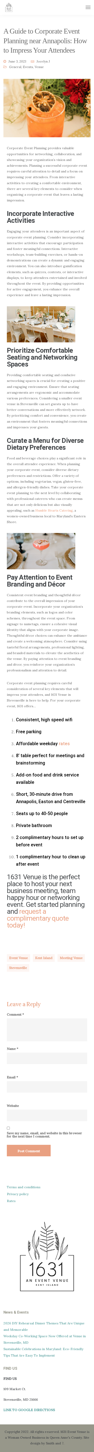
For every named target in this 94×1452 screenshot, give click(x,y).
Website (13, 1105)
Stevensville (18, 968)
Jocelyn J (43, 61)
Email (12, 1077)
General (15, 67)
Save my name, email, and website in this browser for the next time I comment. (44, 1134)
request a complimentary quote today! (38, 918)
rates (64, 743)
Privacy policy (18, 1194)
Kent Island (43, 958)
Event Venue (18, 958)
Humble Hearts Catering (54, 510)
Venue (39, 67)
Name (12, 1048)
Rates (11, 1201)
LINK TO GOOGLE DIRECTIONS (29, 1410)
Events (28, 67)
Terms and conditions (23, 1187)
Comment (15, 1014)
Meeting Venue (71, 958)
